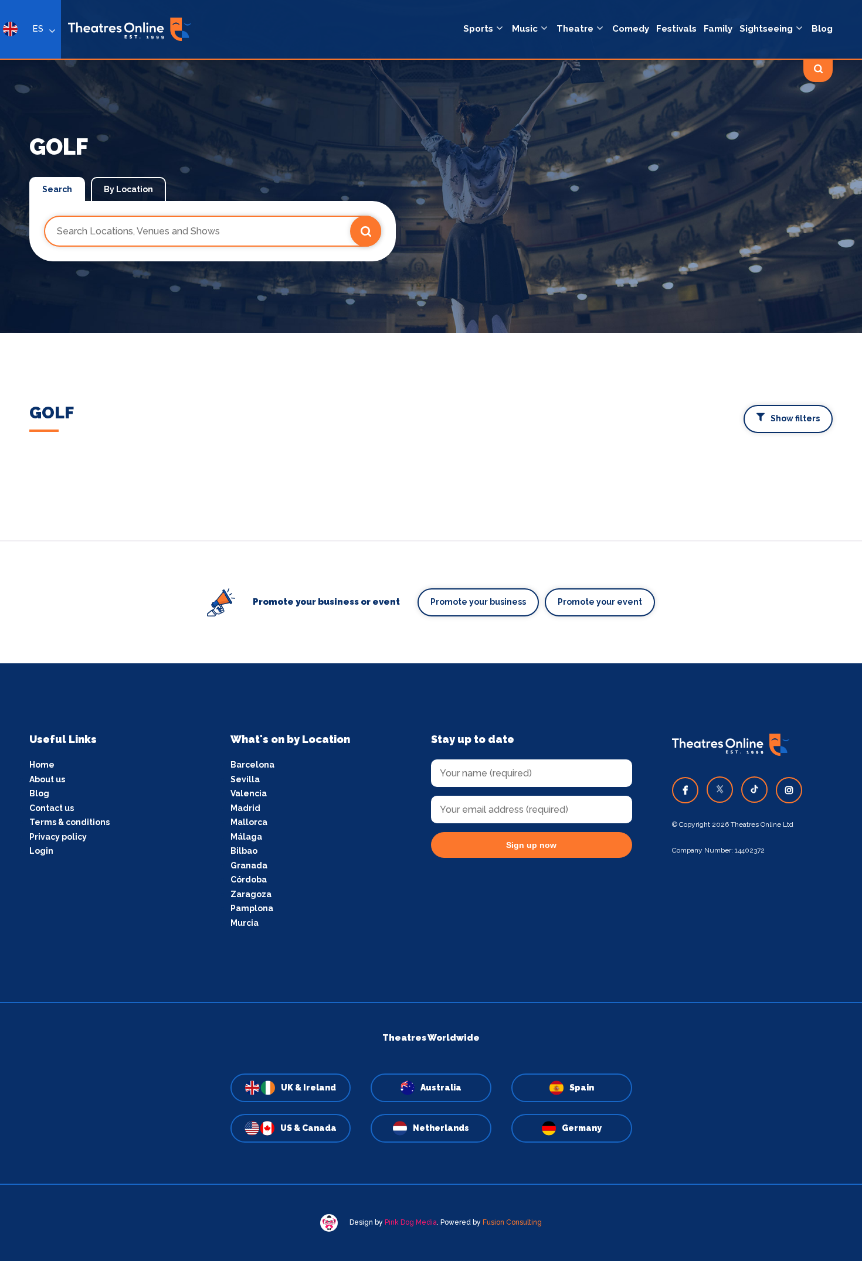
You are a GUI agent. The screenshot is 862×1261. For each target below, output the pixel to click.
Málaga (246, 836)
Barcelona (252, 764)
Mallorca (248, 822)
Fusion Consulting (512, 1222)
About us (47, 779)
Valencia (248, 793)
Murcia (244, 923)
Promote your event (600, 601)
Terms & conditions (69, 822)
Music (525, 28)
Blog (822, 28)
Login (41, 851)
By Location (128, 189)
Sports (478, 28)
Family (718, 28)
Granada (248, 865)
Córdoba (248, 879)
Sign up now (531, 845)
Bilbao (243, 851)
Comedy (630, 28)
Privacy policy (58, 836)
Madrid (245, 808)
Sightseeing (766, 28)
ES (37, 28)
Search (57, 189)
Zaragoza (251, 894)
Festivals (676, 28)
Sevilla (245, 779)
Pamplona (251, 908)
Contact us (51, 808)
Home (42, 764)
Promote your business (478, 601)
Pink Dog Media (411, 1222)
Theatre (574, 28)
